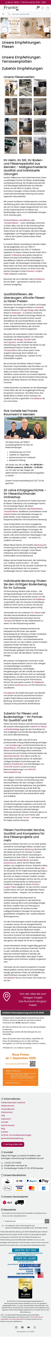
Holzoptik (39, 307)
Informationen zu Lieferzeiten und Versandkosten (22, 1318)
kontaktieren (39, 279)
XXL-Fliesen (36, 612)
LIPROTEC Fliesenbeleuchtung (20, 770)
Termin (26, 817)
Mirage (20, 339)
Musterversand (7, 1125)
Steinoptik (16, 313)
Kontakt (4, 1122)
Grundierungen (15, 745)
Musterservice (21, 685)
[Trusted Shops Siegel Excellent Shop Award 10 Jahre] (26, 1289)
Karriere (4, 1132)
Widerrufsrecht (7, 1106)
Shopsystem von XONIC (25, 1332)
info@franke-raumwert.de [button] (15, 1165)
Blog (3, 1128)
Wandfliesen (24, 220)
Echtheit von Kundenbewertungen (16, 1135)
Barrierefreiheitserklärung (12, 1138)
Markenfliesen (36, 509)
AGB (3, 1115)
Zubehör (7, 514)
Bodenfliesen (12, 220)
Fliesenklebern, (10, 748)
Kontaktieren (36, 398)
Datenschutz (7, 1112)
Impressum (6, 1119)
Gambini (27, 339)
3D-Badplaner (38, 682)
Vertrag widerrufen (14, 1144)
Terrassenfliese (10, 350)
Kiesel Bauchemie (11, 756)
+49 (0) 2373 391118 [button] (12, 1163)
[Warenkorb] (47, 8)
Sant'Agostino (10, 342)
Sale (43, 868)
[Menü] (3, 14)
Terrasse (7, 620)
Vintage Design (27, 310)
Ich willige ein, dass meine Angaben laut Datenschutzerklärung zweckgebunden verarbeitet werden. (26, 1227)
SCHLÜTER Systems (12, 766)
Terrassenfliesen (11, 223)
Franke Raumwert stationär (13, 1102)
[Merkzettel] (42, 8)
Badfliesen (40, 599)
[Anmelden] (37, 8)
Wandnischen (17, 764)
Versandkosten (8, 1109)
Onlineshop (17, 255)
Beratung (38, 545)
